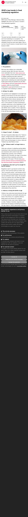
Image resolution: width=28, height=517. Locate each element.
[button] (26, 2)
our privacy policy (21, 266)
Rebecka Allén (6, 26)
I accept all (14, 257)
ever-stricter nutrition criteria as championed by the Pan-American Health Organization (13, 160)
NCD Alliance (6, 83)
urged (10, 87)
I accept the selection (14, 262)
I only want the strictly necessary (14, 259)
